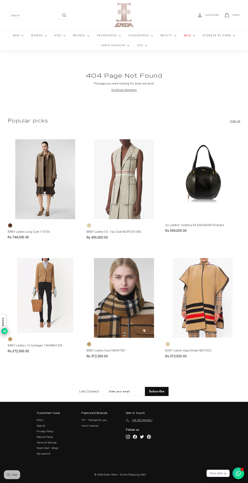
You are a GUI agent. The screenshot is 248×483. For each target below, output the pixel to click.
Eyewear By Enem (217, 35)
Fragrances (107, 35)
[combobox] (39, 15)
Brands (79, 35)
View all (235, 121)
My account (44, 453)
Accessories (139, 35)
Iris (140, 45)
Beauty (167, 35)
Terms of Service (47, 442)
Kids (58, 35)
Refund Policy (45, 437)
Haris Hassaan (114, 45)
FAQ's (40, 420)
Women (37, 35)
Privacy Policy (45, 431)
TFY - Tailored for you (94, 420)
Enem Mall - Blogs (48, 448)
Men (17, 35)
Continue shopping (124, 89)
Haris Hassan (90, 425)
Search (41, 425)
